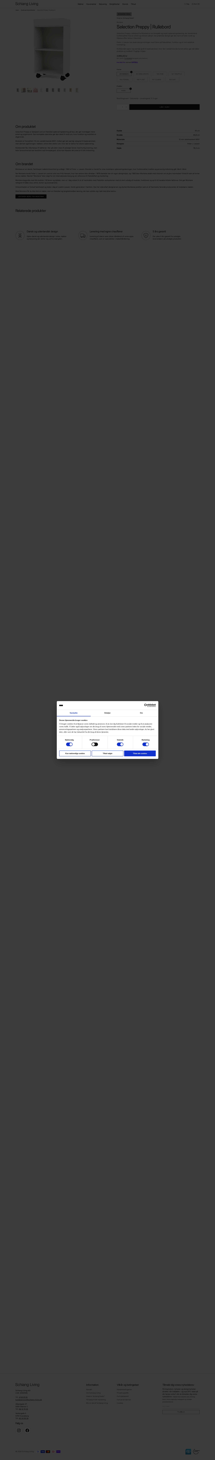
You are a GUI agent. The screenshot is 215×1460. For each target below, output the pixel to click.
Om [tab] (141, 713)
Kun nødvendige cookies (75, 753)
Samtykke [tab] (74, 713)
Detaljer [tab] (107, 713)
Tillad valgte (107, 753)
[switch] (95, 744)
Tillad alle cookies (140, 753)
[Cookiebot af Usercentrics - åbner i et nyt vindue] (146, 705)
